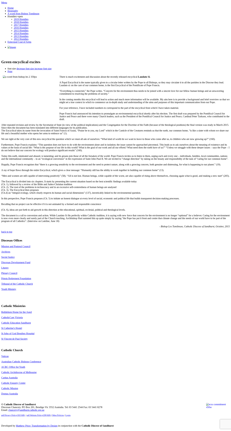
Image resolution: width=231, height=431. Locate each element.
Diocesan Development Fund (15, 262)
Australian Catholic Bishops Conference (21, 361)
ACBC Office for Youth (13, 367)
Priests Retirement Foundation (16, 278)
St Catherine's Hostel (11, 328)
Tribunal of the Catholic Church (17, 283)
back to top (6, 231)
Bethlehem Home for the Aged (16, 312)
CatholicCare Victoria (12, 317)
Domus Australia (9, 393)
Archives (5, 251)
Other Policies (58, 415)
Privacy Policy (13, 415)
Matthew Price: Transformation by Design (37, 425)
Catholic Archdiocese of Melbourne (19, 372)
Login (68, 415)
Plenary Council (9, 273)
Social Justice (8, 257)
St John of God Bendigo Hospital (17, 333)
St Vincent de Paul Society (14, 338)
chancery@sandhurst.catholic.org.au (26, 410)
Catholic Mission (9, 388)
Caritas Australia (9, 377)
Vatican (5, 356)
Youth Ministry (8, 289)
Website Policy (39, 415)
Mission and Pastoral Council (15, 246)
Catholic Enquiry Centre (13, 383)
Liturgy (5, 267)
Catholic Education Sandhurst (16, 322)
